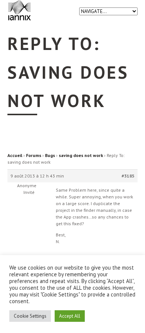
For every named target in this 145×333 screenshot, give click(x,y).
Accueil (14, 155)
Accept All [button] (69, 316)
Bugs (50, 155)
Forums (33, 155)
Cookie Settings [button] (30, 316)
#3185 (128, 176)
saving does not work (81, 155)
